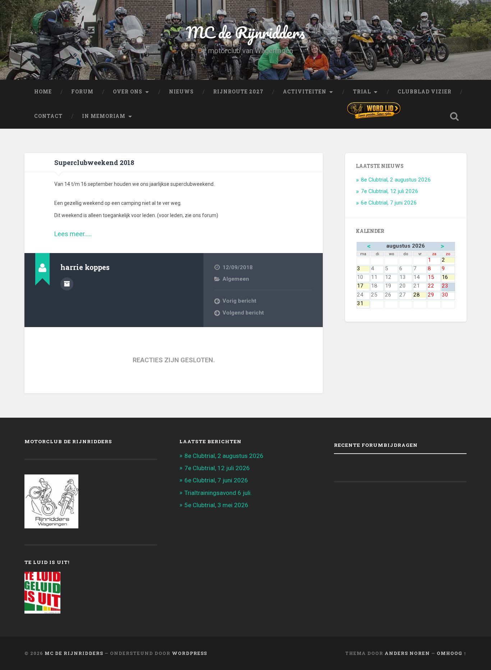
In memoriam (103, 116)
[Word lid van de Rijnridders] (374, 110)
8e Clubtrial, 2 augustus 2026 (396, 179)
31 (363, 303)
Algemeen (235, 279)
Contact (48, 116)
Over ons (127, 91)
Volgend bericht (243, 312)
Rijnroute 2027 (238, 91)
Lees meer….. (73, 234)
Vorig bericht (239, 301)
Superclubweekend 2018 (94, 162)
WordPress (189, 653)
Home (43, 91)
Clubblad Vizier (424, 91)
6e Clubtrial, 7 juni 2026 (389, 202)
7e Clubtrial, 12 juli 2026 (389, 191)
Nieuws (181, 91)
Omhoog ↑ (452, 653)
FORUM (82, 91)
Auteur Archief (66, 283)
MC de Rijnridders (245, 32)
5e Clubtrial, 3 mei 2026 (216, 505)
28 (419, 295)
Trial (362, 91)
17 (363, 286)
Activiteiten (304, 91)
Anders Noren (407, 653)
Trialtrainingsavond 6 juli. (218, 492)
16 (448, 277)
